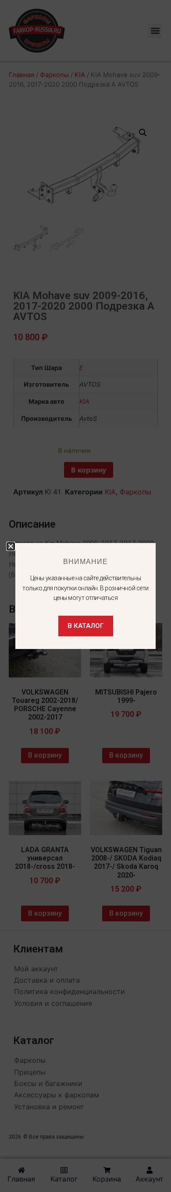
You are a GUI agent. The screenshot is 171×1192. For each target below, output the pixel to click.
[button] (10, 546)
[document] (85, 596)
